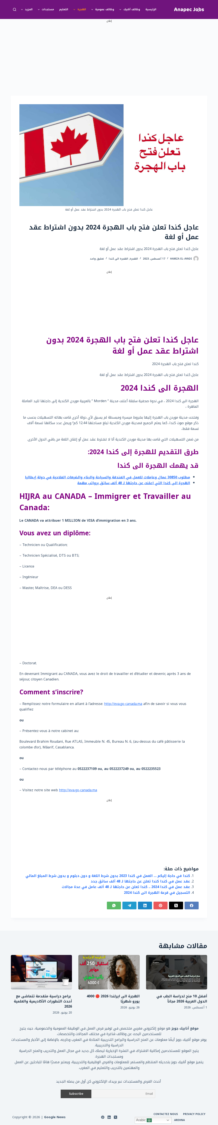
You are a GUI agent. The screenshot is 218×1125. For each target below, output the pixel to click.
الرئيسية (150, 9)
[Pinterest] (160, 905)
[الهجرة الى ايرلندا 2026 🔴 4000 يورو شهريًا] (108, 972)
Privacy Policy (194, 1114)
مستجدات (48, 9)
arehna (179, 1120)
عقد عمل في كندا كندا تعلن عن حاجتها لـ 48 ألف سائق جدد (140, 881)
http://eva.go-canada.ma (123, 703)
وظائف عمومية (104, 9)
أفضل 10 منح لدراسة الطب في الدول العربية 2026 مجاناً (181, 999)
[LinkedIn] (145, 905)
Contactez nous (165, 1114)
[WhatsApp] (114, 905)
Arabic (141, 1120)
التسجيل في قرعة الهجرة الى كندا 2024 (157, 892)
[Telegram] (129, 905)
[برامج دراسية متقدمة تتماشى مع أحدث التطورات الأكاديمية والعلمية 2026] (41, 972)
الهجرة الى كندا (118, 258)
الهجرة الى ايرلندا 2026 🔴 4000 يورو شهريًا (113, 999)
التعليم (63, 9)
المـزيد (29, 9)
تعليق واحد (97, 258)
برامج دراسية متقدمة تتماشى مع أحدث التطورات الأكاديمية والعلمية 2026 (43, 1001)
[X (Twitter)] (176, 905)
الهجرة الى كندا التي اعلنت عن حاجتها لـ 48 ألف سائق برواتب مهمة (133, 483)
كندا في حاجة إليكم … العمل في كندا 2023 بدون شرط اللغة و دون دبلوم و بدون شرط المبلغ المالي (108, 875)
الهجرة (81, 9)
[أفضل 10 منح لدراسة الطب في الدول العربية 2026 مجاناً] (176, 972)
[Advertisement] (109, 53)
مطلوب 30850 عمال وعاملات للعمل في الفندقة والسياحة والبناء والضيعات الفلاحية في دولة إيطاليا (107, 477)
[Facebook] (192, 905)
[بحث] (14, 9)
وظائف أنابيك (131, 9)
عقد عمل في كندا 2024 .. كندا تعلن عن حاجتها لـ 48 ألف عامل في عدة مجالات (126, 887)
